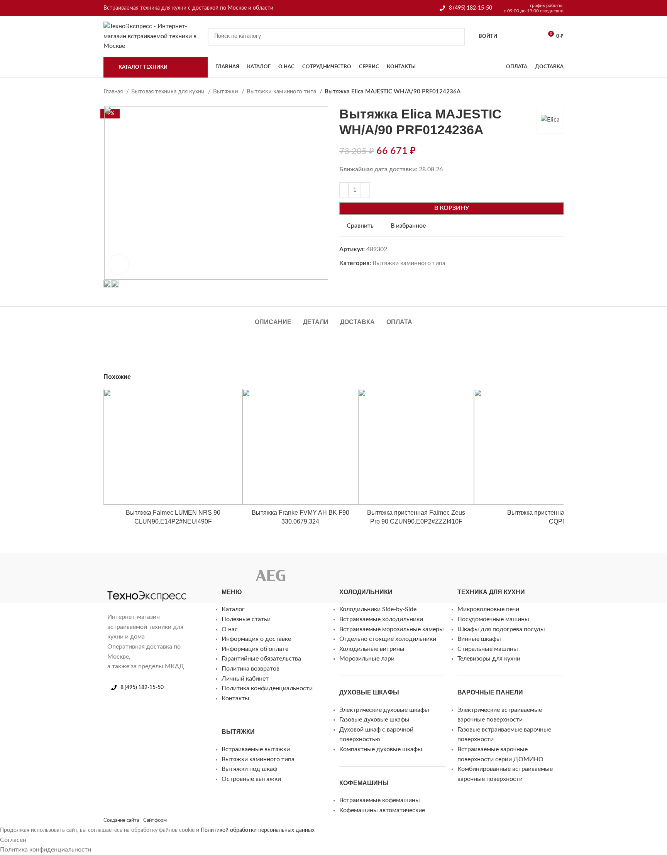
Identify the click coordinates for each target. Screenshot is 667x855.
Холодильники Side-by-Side (377, 609)
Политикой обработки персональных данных (258, 830)
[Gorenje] (188, 569)
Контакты (235, 698)
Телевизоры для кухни (488, 659)
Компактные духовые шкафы (380, 749)
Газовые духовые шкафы (374, 719)
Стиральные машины (487, 649)
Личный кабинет (245, 679)
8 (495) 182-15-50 (470, 8)
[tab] (273, 318)
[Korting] (142, 569)
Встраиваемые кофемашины (379, 800)
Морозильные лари (366, 659)
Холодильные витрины (372, 649)
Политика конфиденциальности (267, 688)
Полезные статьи (246, 619)
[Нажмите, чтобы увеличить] (119, 264)
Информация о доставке (256, 639)
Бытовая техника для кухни (168, 92)
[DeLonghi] (204, 569)
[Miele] (111, 569)
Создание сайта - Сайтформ (135, 820)
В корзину (451, 208)
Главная (113, 92)
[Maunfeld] (126, 569)
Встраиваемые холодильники (381, 619)
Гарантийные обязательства (261, 659)
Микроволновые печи (488, 609)
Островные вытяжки (251, 779)
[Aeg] (271, 578)
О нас (230, 629)
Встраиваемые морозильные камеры (391, 629)
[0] (511, 36)
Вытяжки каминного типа (282, 92)
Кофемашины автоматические (382, 810)
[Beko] (234, 569)
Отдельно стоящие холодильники (387, 639)
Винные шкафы (479, 639)
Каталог (233, 609)
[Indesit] (157, 569)
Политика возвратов (250, 669)
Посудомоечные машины (493, 619)
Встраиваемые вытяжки (256, 749)
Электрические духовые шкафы (384, 710)
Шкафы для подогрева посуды (501, 629)
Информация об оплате (255, 649)
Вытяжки (226, 92)
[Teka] (307, 569)
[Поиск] (456, 37)
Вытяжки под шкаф (249, 769)
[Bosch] (219, 569)
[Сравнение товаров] (530, 36)
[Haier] (173, 569)
